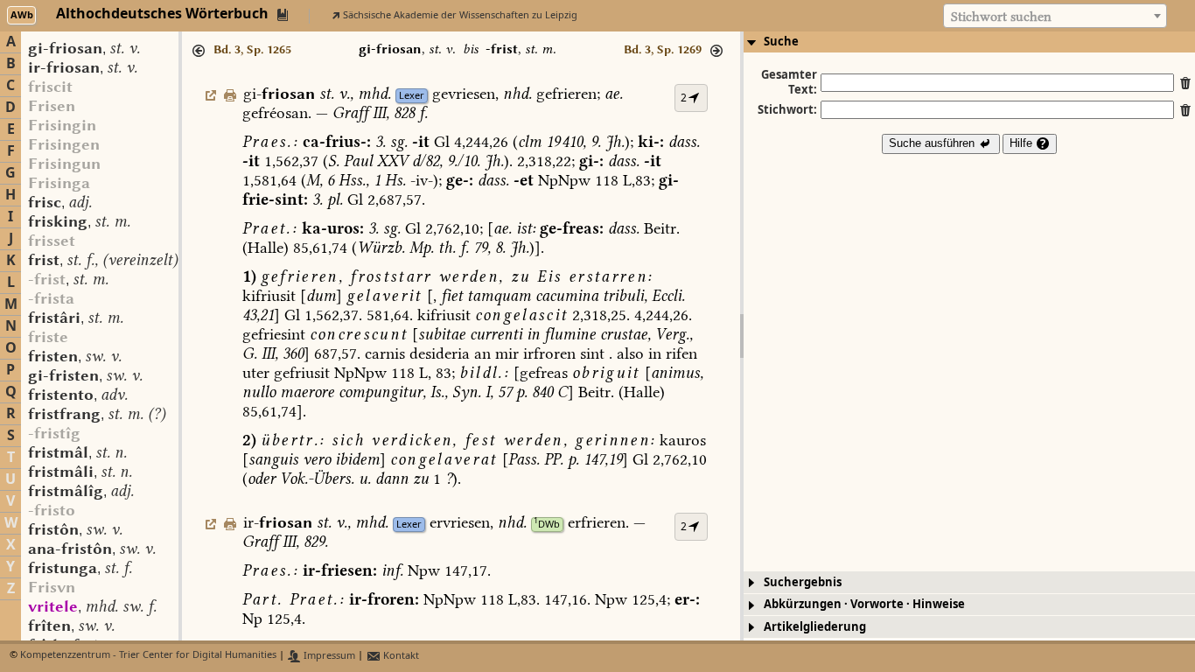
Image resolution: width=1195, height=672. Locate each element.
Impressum (328, 655)
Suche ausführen (933, 143)
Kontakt (400, 655)
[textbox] (1055, 16)
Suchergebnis (803, 582)
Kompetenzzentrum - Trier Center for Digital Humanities (148, 655)
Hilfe (1023, 143)
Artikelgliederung (815, 627)
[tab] (969, 42)
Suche (781, 41)
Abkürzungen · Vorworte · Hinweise (864, 604)
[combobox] (1055, 16)
